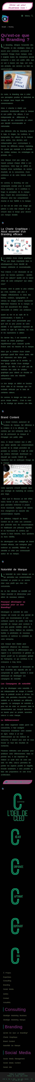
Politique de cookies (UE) (14, 1076)
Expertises (7, 977)
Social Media (8, 989)
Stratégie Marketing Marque (14, 1020)
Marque (8, 160)
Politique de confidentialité (16, 1074)
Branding (6, 985)
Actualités (6, 1002)
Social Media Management (14, 1059)
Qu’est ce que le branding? (15, 1033)
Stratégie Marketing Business (15, 1015)
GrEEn (5, 994)
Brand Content (9, 1041)
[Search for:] (31, 16)
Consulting (7, 981)
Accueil (4, 27)
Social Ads (7, 1067)
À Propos (7, 973)
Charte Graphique (10, 1037)
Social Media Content (12, 1063)
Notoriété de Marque (11, 1045)
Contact (6, 998)
